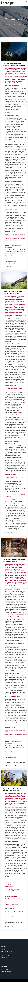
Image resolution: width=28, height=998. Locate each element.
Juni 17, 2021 (6, 266)
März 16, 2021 (6, 532)
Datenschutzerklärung (6, 971)
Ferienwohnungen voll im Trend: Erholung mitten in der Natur (12, 293)
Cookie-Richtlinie (5, 969)
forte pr (7, 3)
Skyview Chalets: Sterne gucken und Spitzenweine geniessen (14, 561)
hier (18, 529)
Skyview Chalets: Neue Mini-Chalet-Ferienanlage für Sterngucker (13, 790)
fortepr (13, 266)
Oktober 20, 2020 (7, 765)
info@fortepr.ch (12, 255)
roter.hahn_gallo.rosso (10, 499)
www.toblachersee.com (10, 261)
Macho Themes (11, 980)
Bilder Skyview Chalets (10, 898)
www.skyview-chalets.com (11, 916)
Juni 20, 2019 (6, 926)
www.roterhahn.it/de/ (14, 491)
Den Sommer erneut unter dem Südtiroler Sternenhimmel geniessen (14, 65)
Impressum (3, 973)
